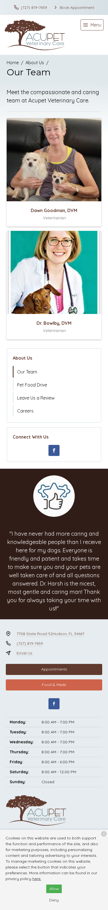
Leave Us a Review (36, 398)
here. (36, 878)
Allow (54, 888)
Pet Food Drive (32, 385)
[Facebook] (54, 450)
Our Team (27, 372)
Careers (25, 411)
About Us (34, 62)
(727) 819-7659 (30, 643)
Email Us (24, 653)
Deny (54, 900)
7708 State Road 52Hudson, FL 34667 (50, 633)
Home (13, 62)
